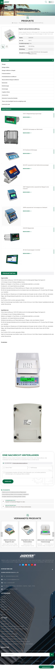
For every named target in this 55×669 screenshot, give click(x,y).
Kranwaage (5, 89)
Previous (2, 534)
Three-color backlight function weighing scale (14, 101)
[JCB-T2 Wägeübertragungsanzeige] (12, 120)
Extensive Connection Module (9, 98)
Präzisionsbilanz (23, 23)
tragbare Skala (6, 92)
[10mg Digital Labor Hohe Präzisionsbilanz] (9, 531)
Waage (4, 64)
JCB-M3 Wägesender (28, 228)
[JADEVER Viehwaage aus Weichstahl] (12, 138)
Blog (2, 612)
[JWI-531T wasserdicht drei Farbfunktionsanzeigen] (12, 174)
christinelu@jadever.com (13, 579)
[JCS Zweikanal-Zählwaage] (12, 156)
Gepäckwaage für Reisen (7, 631)
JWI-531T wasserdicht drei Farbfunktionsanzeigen (36, 165)
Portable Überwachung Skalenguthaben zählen (13, 496)
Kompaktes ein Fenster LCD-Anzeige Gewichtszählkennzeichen (45, 541)
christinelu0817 (11, 582)
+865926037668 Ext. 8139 (12, 576)
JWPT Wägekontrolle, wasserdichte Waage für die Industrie (36, 187)
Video (2, 604)
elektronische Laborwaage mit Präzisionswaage (28, 540)
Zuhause (15, 23)
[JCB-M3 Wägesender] (12, 237)
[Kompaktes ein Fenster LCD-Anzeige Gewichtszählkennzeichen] (45, 531)
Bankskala (4, 82)
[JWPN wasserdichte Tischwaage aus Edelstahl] (12, 216)
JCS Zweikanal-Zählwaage (30, 150)
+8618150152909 (13, 589)
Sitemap (3, 614)
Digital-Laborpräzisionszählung (20, 463)
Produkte (3, 601)
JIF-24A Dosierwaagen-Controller (31, 250)
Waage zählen (5, 67)
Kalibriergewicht (5, 623)
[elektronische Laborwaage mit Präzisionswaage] (27, 531)
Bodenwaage (5, 86)
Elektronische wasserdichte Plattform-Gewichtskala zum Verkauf (17, 644)
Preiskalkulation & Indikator (9, 76)
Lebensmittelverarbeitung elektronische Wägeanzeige (14, 639)
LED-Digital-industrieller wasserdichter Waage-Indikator (14, 629)
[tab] (9, 273)
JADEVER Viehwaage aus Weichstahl (32, 129)
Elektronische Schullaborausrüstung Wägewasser (14, 492)
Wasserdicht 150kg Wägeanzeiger (9, 636)
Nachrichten (4, 606)
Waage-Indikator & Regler (8, 70)
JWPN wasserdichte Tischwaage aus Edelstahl (35, 207)
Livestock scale (6, 104)
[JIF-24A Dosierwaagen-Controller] (12, 259)
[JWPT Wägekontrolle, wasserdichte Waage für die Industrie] (12, 195)
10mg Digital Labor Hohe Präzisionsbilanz (9, 540)
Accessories (5, 95)
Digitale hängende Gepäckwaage (9, 634)
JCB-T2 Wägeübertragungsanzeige (32, 113)
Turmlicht (3, 621)
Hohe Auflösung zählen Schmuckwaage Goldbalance (15, 494)
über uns (3, 599)
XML (42, 661)
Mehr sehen (26, 117)
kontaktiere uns (5, 609)
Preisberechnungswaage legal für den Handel (12, 626)
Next (53, 534)
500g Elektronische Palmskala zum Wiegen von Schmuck (15, 641)
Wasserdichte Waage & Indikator (10, 79)
